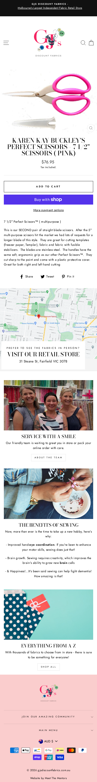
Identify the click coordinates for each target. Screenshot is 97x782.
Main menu (48, 730)
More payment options (48, 210)
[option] (48, 6)
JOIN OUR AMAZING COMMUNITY (48, 716)
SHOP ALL (48, 667)
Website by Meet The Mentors (48, 778)
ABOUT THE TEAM (48, 457)
